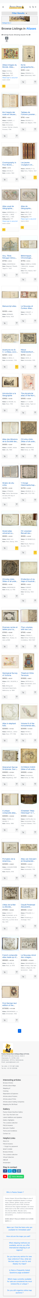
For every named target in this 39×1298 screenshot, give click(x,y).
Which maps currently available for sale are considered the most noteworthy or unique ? (19, 1281)
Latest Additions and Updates (12, 1117)
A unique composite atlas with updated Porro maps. (9, 814)
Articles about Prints (9, 1099)
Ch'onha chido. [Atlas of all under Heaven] (28, 441)
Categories (6, 23)
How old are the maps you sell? (18, 1236)
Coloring (5, 1091)
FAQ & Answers (8, 1125)
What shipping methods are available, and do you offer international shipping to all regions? (19, 1246)
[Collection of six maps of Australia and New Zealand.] (28, 581)
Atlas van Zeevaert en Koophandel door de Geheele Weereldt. (28, 862)
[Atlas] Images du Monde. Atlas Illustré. (9, 67)
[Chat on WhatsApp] (16, 1176)
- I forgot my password (10, 1146)
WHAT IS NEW (7, 1149)
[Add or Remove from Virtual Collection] (3, 86)
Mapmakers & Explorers (10, 1093)
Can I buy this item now (10, 1114)
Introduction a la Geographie (9, 394)
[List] (6, 41)
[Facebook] (5, 1171)
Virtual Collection (8, 1157)
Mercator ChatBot (9, 1128)
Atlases (31, 28)
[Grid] (6, 38)
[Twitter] (10, 1171)
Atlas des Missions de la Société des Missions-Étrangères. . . (10, 442)
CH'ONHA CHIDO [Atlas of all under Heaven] (28, 769)
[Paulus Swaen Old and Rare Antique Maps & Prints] (16, 7)
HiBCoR (5, 1160)
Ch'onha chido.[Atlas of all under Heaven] (9, 581)
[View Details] (23, 82)
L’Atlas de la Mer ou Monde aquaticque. (9, 907)
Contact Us (6, 1133)
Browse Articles (8, 1083)
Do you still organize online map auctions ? (19, 1291)
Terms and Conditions (10, 1131)
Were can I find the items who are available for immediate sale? (19, 1228)
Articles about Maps (9, 1085)
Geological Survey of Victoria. (10, 674)
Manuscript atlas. (9, 306)
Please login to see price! (10, 77)
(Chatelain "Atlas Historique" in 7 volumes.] (27, 813)
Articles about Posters (10, 1096)
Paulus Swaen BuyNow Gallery (13, 1112)
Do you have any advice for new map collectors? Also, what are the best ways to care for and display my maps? (19, 1260)
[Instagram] (19, 1171)
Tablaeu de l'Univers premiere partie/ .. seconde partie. (28, 115)
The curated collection (10, 1123)
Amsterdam (6, 1162)
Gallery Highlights (8, 1120)
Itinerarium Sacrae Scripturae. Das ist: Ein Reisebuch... (10, 769)
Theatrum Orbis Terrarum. (27, 674)
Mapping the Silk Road (10, 1104)
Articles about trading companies (13, 1102)
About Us (6, 1141)
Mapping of (6, 1088)
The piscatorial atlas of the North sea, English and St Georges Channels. (29, 396)
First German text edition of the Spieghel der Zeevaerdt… (9, 1006)
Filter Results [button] (18, 13)
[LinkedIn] (14, 1171)
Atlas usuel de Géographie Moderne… (8, 208)
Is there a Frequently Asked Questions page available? (19, 1271)
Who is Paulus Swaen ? (15, 1192)
